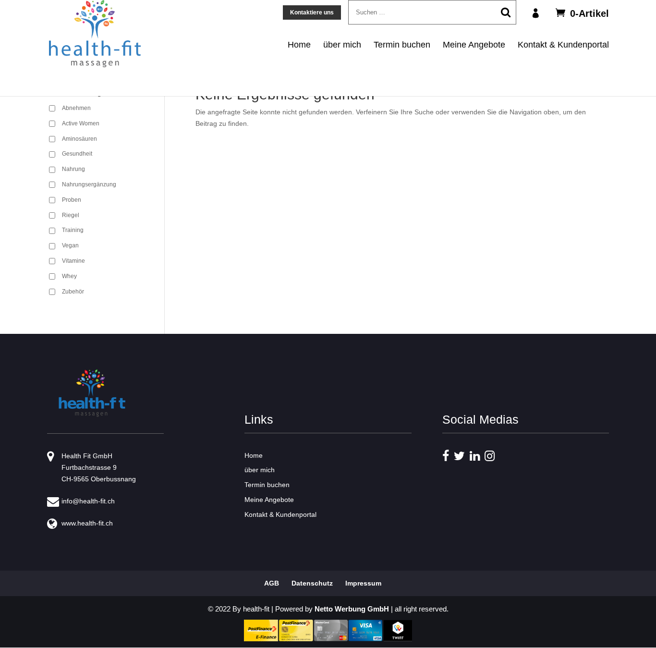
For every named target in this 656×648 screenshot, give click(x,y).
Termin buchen (402, 44)
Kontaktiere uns (312, 12)
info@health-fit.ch (88, 501)
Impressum (363, 583)
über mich (342, 44)
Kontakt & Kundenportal (563, 44)
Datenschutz (312, 583)
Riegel (70, 215)
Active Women (80, 123)
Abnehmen (76, 108)
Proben (71, 199)
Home (299, 44)
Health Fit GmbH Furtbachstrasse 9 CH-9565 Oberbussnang (98, 467)
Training (73, 230)
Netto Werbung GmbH (352, 609)
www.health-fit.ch (87, 523)
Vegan (70, 245)
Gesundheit (77, 153)
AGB (271, 583)
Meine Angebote (474, 44)
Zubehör (73, 291)
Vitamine (73, 260)
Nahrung (73, 169)
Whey (69, 276)
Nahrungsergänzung (89, 184)
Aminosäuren (79, 138)
